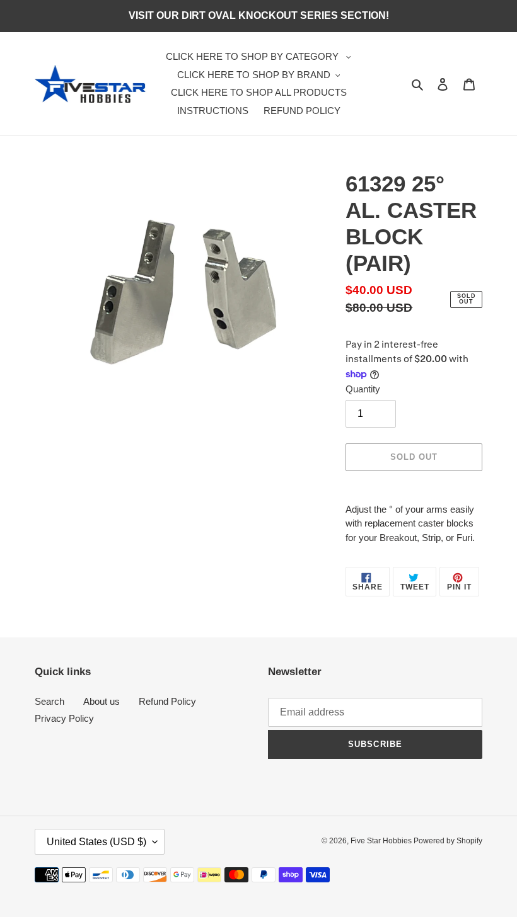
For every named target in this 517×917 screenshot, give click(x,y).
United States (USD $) (96, 841)
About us (101, 701)
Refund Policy (167, 701)
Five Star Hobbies (382, 840)
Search (49, 701)
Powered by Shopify (448, 840)
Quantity (363, 389)
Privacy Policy (64, 718)
